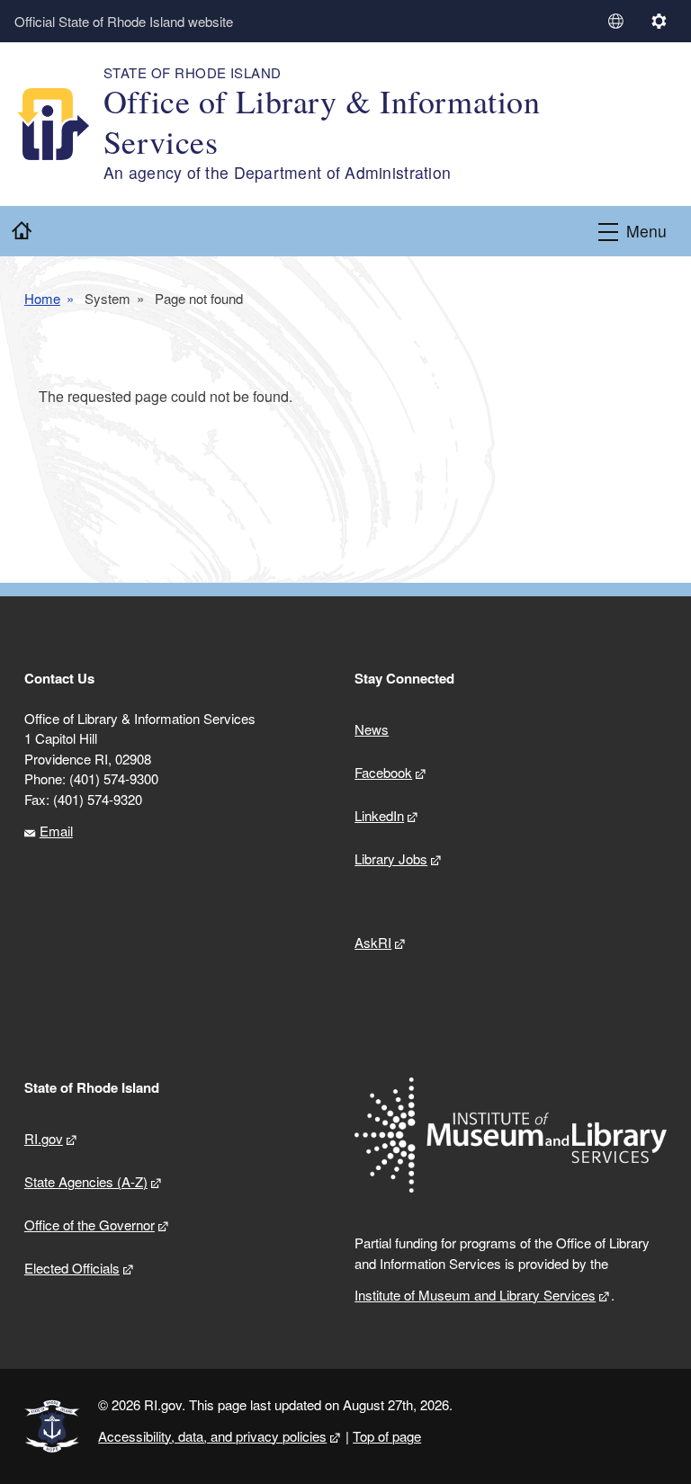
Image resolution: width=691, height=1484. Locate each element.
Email (56, 830)
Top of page (387, 1435)
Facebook (383, 772)
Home (42, 299)
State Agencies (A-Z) (86, 1181)
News (371, 729)
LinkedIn (379, 815)
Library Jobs (390, 858)
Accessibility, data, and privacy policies (212, 1435)
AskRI (372, 942)
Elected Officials (72, 1267)
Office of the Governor (89, 1224)
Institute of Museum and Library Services (475, 1294)
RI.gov (43, 1138)
